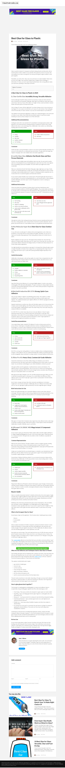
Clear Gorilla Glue (19, 96)
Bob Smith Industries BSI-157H (23, 291)
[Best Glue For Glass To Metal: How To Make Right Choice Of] (20, 706)
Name (12, 678)
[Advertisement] (32, 24)
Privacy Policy (4, 765)
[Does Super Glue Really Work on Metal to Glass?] (20, 726)
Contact (14, 765)
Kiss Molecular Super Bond (22, 227)
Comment (13, 663)
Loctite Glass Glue (19, 156)
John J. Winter (15, 41)
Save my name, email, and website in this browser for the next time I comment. (25, 683)
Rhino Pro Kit (17, 357)
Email (26, 678)
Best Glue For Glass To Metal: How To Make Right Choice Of (44, 702)
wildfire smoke (38, 556)
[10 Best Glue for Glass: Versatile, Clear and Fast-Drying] (20, 747)
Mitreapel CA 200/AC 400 (22, 427)
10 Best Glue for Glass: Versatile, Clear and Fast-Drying (43, 743)
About (12, 765)
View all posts (22, 648)
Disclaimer (8, 765)
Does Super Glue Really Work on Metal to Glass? (43, 722)
